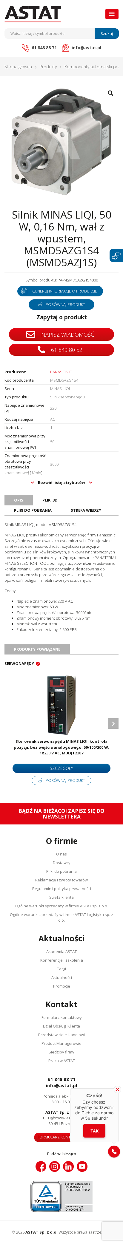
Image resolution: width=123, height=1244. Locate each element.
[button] (114, 1152)
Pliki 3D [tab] (50, 500)
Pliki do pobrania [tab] (33, 510)
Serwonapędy (19, 663)
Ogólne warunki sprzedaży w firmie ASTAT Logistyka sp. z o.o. (61, 917)
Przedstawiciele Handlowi (61, 1034)
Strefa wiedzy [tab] (86, 510)
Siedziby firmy (61, 1052)
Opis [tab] (18, 500)
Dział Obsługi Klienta (61, 1026)
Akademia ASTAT (61, 951)
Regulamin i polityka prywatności (61, 888)
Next (113, 723)
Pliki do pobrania (61, 871)
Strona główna (18, 66)
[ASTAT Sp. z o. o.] (32, 14)
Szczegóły (61, 768)
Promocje (61, 986)
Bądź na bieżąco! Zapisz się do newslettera (61, 813)
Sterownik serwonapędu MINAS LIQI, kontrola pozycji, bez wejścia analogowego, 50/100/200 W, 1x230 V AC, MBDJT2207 (61, 747)
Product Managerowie (61, 1043)
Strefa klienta (61, 897)
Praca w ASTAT (61, 1060)
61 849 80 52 (66, 349)
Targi (61, 968)
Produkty (48, 66)
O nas (61, 854)
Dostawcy (61, 862)
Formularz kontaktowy (61, 1017)
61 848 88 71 (62, 1079)
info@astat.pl (61, 1085)
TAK (94, 1130)
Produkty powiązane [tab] (37, 649)
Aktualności (61, 977)
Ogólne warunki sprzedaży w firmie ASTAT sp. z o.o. (61, 906)
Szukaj (107, 33)
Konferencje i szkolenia (61, 960)
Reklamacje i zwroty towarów (61, 880)
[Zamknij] (117, 1089)
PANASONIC (61, 372)
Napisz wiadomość (67, 334)
